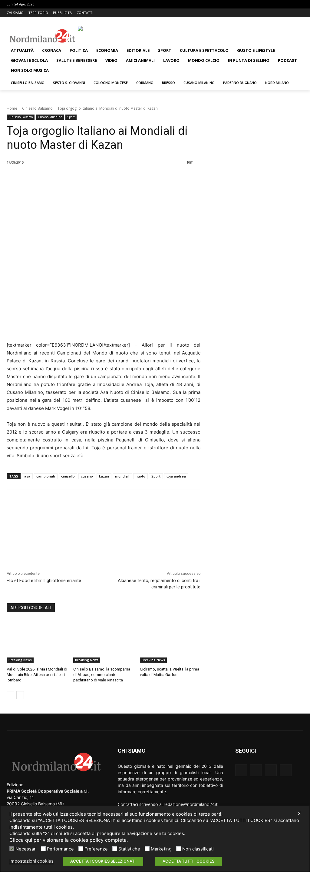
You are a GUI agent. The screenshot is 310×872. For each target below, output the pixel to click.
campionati (45, 476)
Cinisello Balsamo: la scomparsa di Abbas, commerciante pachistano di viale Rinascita (101, 674)
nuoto (140, 476)
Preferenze (96, 849)
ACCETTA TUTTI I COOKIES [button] (188, 861)
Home (12, 108)
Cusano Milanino (50, 117)
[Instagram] (283, 12)
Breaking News (20, 660)
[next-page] (20, 695)
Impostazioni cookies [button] (31, 861)
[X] (291, 12)
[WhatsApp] (98, 178)
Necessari (25, 849)
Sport (71, 117)
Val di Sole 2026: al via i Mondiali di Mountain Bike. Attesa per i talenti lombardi (37, 674)
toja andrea (176, 476)
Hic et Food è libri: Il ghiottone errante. (44, 580)
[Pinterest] (84, 178)
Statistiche (129, 849)
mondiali (122, 476)
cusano (87, 476)
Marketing (161, 849)
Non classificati (197, 849)
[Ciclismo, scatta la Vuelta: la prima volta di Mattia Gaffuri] (170, 641)
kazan (104, 476)
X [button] (299, 813)
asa (27, 476)
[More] (112, 178)
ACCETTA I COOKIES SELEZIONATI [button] (103, 861)
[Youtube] (299, 12)
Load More (103, 532)
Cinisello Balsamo (37, 108)
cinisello (68, 476)
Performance (60, 849)
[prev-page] (10, 695)
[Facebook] (274, 12)
